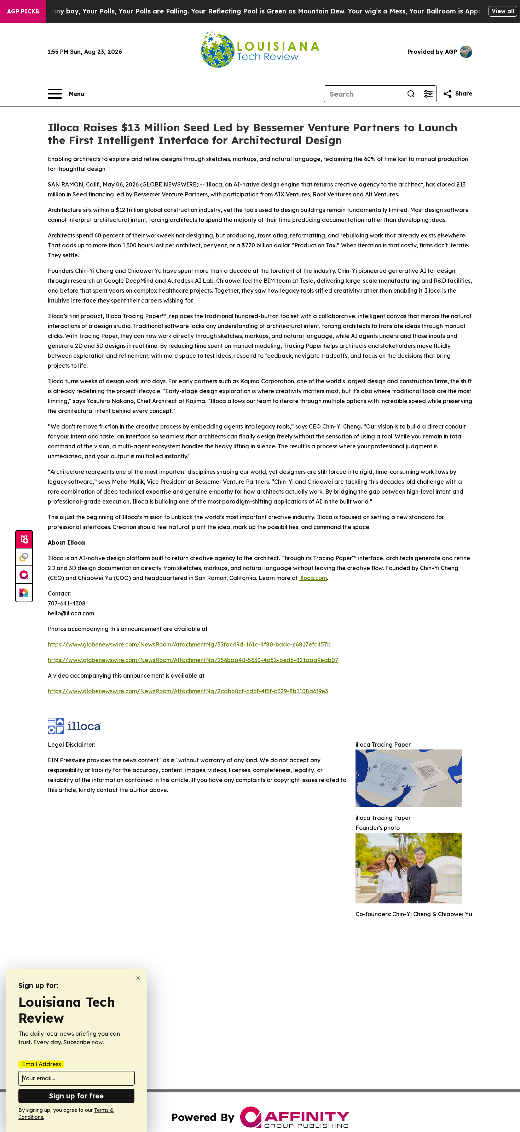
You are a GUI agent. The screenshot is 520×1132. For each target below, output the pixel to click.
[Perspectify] (24, 557)
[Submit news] (24, 539)
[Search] (411, 94)
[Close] (138, 978)
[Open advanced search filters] (428, 94)
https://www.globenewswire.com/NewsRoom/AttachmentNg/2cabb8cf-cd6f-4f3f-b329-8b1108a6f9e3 (188, 691)
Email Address (41, 1064)
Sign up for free (76, 1095)
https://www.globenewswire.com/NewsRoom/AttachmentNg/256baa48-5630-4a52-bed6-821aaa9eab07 (193, 659)
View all (503, 11)
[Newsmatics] (24, 593)
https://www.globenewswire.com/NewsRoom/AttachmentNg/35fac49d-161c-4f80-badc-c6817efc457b (189, 644)
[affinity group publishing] (24, 575)
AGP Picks (23, 11)
